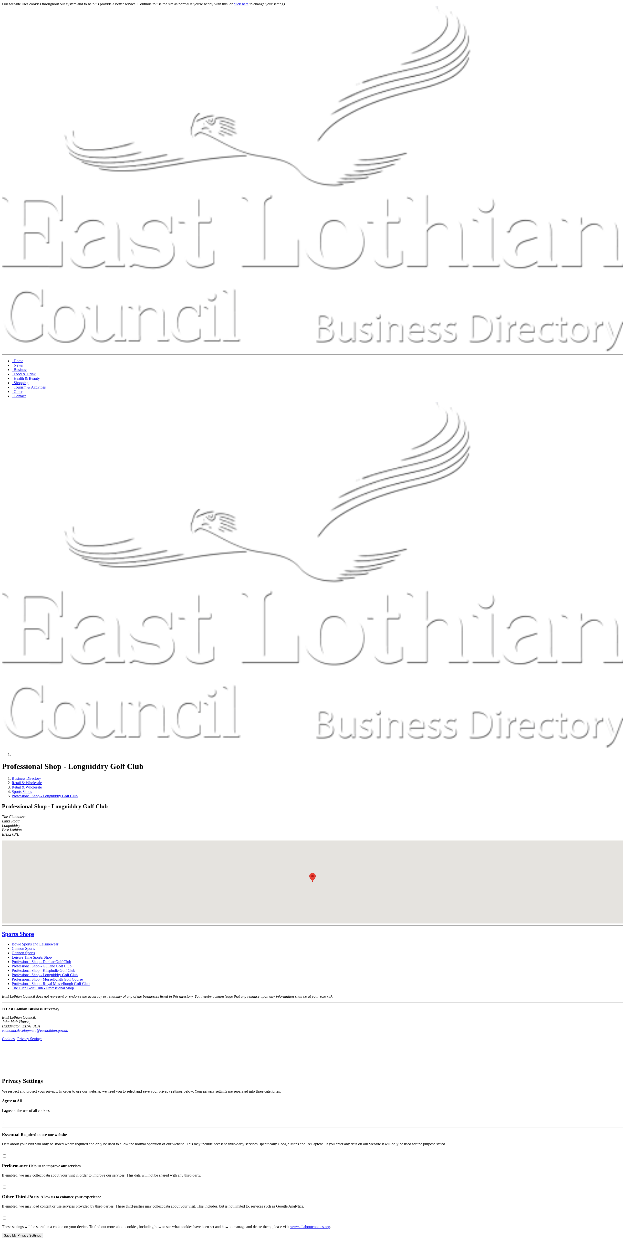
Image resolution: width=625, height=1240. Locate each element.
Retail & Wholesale (27, 783)
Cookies (8, 1039)
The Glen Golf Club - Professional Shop (43, 988)
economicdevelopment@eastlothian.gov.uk (35, 1030)
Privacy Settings (29, 1039)
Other (17, 391)
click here (241, 4)
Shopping (20, 383)
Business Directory (26, 778)
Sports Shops (22, 791)
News (17, 365)
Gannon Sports (23, 948)
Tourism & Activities (29, 387)
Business (19, 370)
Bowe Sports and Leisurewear (35, 944)
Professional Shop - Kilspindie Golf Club (43, 970)
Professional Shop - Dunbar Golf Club (41, 962)
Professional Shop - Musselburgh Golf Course (47, 979)
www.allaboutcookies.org (310, 1227)
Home (17, 361)
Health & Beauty (26, 378)
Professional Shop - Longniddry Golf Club (45, 796)
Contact (19, 396)
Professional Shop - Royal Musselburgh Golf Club (51, 984)
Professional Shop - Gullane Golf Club (42, 966)
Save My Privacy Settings (22, 1235)
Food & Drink (24, 374)
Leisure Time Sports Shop (32, 957)
